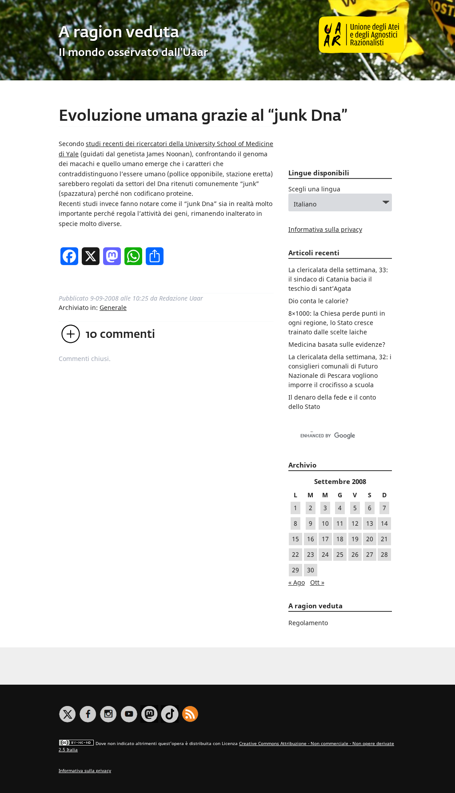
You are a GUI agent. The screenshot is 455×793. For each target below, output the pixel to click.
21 (384, 539)
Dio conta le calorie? (318, 301)
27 (369, 554)
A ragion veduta (119, 33)
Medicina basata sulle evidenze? (336, 344)
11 (339, 523)
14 (384, 523)
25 (339, 554)
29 (295, 570)
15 (295, 539)
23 (310, 554)
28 (384, 554)
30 (310, 570)
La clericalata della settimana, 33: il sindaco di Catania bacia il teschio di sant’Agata (338, 279)
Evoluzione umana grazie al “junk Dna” (203, 116)
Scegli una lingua (314, 189)
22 (295, 554)
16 (310, 539)
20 (369, 539)
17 (325, 539)
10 (325, 523)
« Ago (296, 582)
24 (325, 554)
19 (355, 539)
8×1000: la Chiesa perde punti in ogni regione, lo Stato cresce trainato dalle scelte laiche (336, 322)
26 (355, 554)
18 (339, 539)
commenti (120, 334)
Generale (113, 307)
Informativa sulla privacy (325, 229)
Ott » (317, 582)
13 (369, 523)
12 (355, 523)
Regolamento (308, 623)
